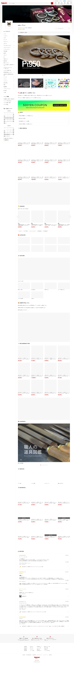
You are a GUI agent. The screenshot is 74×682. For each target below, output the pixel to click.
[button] (70, 1)
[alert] (44, 32)
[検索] (52, 3)
